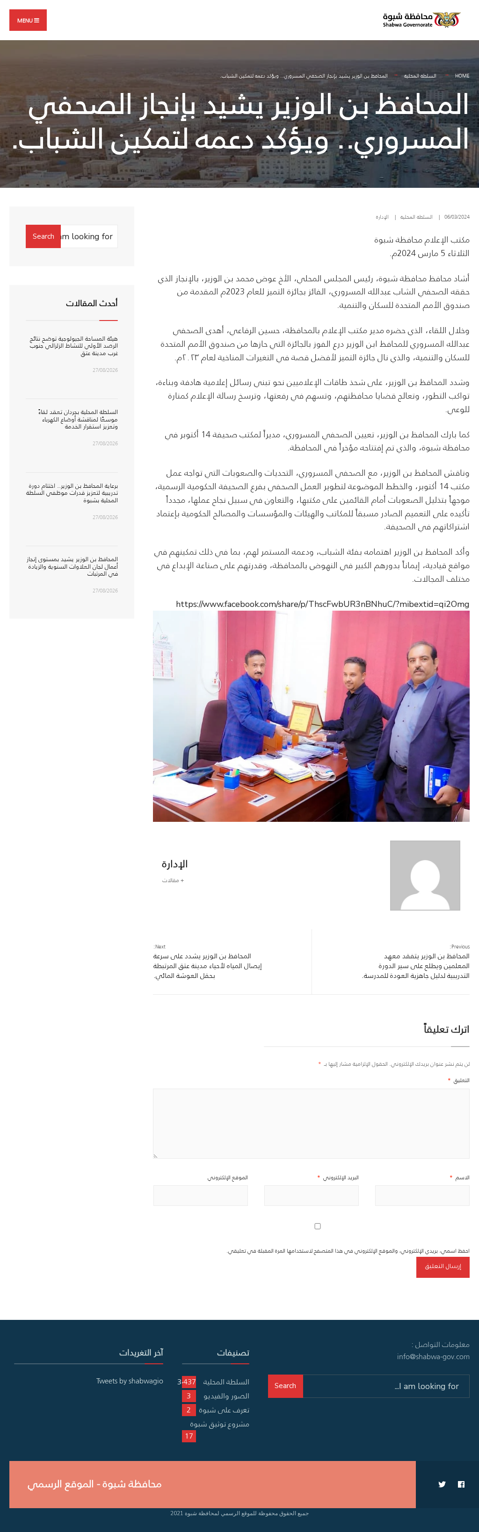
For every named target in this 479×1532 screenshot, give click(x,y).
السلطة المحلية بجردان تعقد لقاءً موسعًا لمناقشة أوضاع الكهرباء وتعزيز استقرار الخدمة (78, 419)
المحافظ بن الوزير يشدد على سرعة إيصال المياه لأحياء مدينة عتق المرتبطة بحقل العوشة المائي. (207, 961)
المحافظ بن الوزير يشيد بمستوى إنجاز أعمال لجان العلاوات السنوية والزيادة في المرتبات (72, 566)
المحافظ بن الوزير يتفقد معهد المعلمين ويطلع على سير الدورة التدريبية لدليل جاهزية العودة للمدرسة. (416, 961)
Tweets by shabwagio (129, 1380)
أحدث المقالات (92, 303)
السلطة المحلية (420, 75)
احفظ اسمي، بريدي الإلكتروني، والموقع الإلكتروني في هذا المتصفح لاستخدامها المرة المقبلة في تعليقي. (348, 1250)
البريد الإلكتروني (338, 1177)
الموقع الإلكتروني (228, 1177)
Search (43, 236)
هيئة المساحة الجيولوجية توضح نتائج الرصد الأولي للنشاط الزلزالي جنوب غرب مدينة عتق (74, 346)
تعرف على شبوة (224, 1409)
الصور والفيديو (226, 1395)
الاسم (460, 1177)
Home (462, 75)
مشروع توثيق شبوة (219, 1423)
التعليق (459, 1080)
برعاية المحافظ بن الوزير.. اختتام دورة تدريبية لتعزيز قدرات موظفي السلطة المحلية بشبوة (72, 493)
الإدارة (382, 217)
